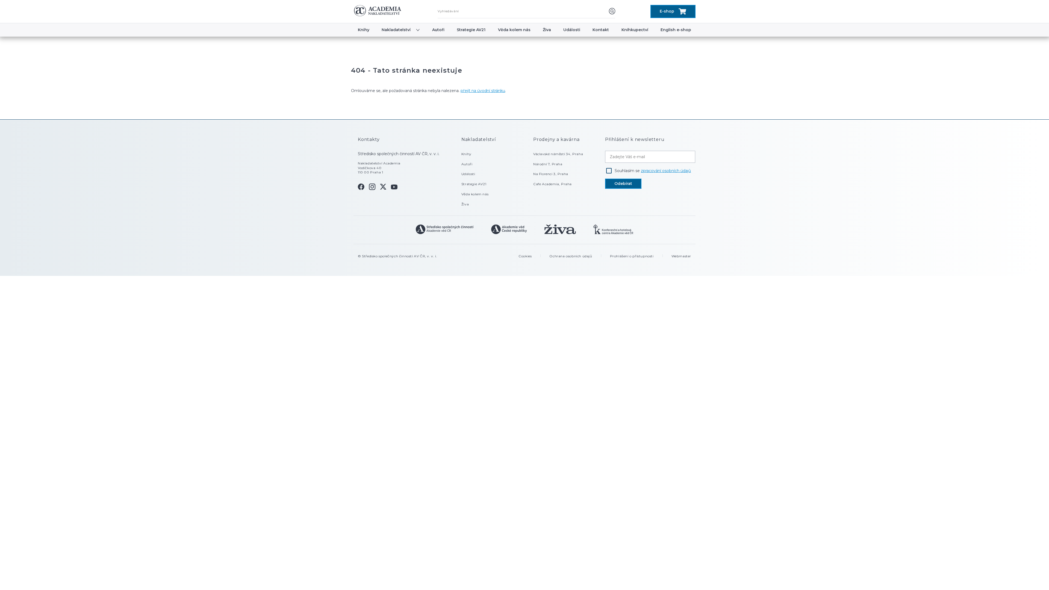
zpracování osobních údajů (666, 170)
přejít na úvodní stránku (483, 90)
